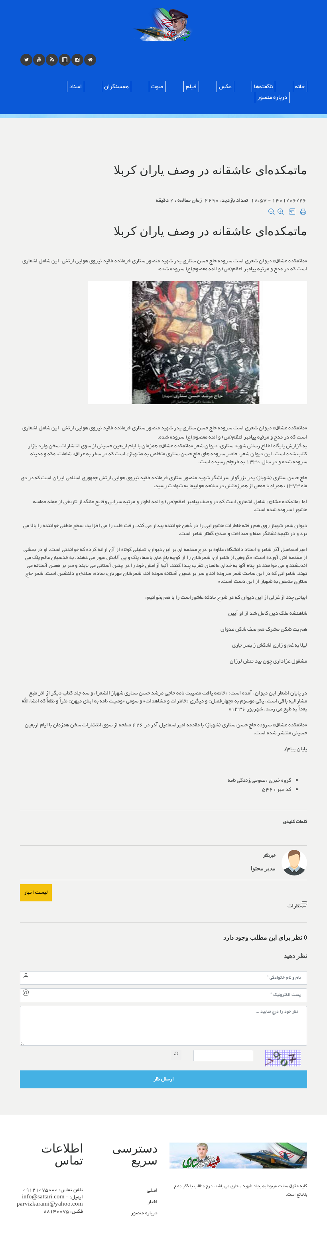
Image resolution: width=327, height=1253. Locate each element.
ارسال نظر (164, 1079)
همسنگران (116, 86)
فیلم (191, 86)
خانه (300, 86)
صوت (157, 86)
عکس (225, 86)
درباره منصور (272, 97)
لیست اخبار (36, 892)
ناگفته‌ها (263, 86)
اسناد (75, 86)
